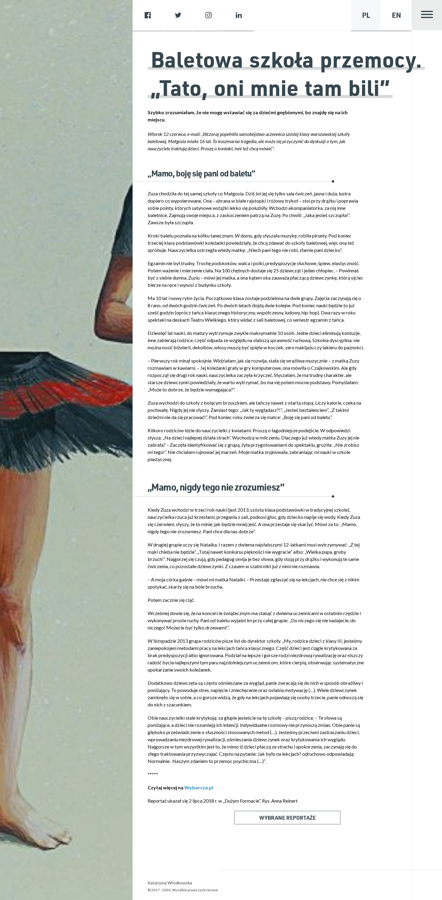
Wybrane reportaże (287, 817)
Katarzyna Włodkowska (170, 882)
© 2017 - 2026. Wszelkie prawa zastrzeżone (183, 890)
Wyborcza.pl (198, 787)
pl (366, 15)
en (396, 15)
